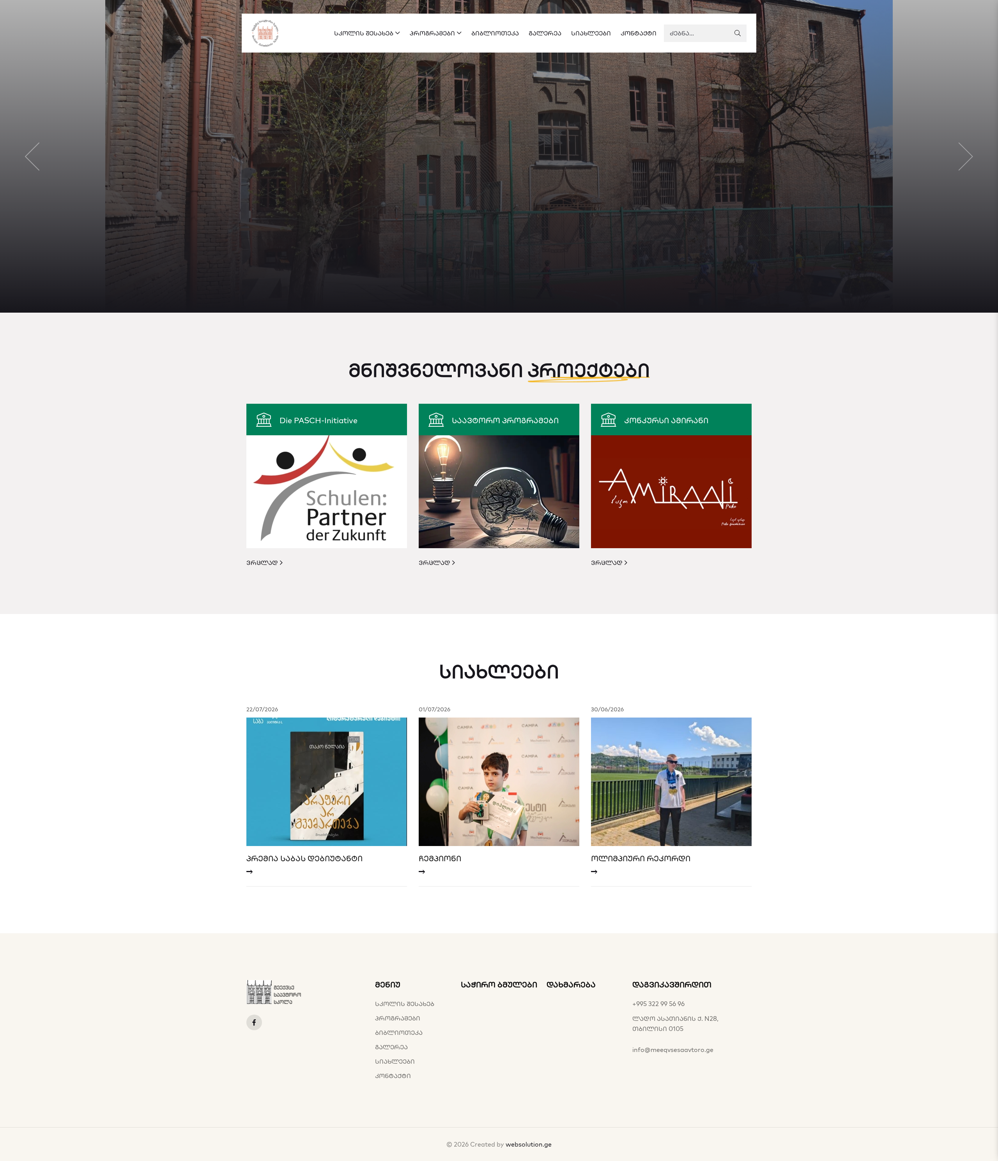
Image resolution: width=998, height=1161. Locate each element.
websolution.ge (529, 1144)
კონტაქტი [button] (638, 33)
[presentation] (32, 156)
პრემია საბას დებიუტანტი (304, 858)
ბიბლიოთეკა (399, 1032)
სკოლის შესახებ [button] (363, 33)
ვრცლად (263, 562)
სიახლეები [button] (591, 33)
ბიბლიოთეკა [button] (495, 33)
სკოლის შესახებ (404, 1004)
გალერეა (391, 1047)
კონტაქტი (393, 1076)
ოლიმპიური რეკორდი (640, 858)
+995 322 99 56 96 (658, 1004)
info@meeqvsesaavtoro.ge (672, 1050)
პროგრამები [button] (432, 33)
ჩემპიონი (440, 858)
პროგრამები (397, 1018)
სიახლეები (395, 1061)
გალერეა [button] (545, 33)
